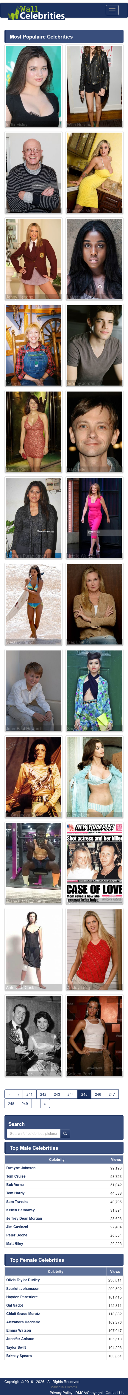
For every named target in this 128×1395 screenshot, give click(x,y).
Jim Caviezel (17, 1226)
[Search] (65, 1133)
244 (71, 1094)
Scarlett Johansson (22, 1288)
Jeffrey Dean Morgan (24, 1218)
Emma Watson (18, 1330)
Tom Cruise (16, 1176)
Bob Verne (15, 1184)
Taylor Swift (16, 1347)
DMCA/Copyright (89, 1392)
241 (29, 1094)
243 (57, 1094)
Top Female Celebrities (37, 1259)
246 (98, 1094)
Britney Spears (19, 1355)
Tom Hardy (15, 1193)
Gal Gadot (14, 1305)
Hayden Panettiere (22, 1296)
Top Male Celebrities (34, 1147)
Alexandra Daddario (23, 1322)
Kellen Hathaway (20, 1210)
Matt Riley (14, 1243)
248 (11, 1103)
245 (84, 1094)
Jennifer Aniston (20, 1338)
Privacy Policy (61, 1392)
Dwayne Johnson (20, 1167)
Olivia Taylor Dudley (23, 1279)
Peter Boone (16, 1235)
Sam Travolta (17, 1201)
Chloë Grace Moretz (23, 1313)
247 (112, 1094)
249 (25, 1103)
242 (43, 1094)
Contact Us (115, 1392)
